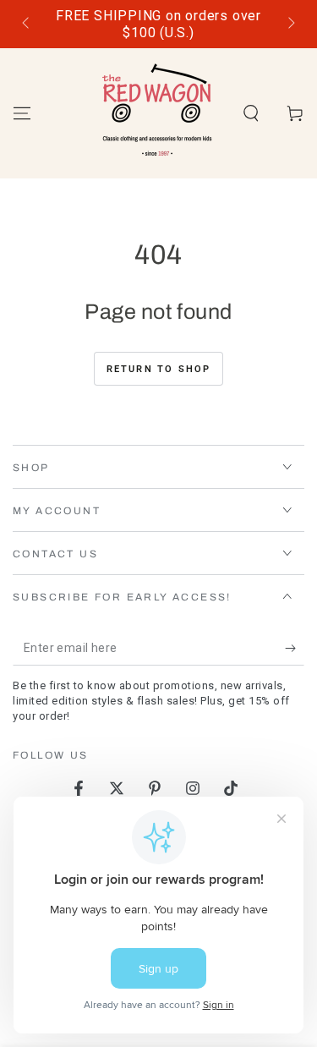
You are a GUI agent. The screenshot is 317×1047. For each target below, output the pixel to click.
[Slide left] (27, 24)
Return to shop (159, 369)
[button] (251, 113)
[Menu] (22, 113)
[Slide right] (290, 24)
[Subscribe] (294, 648)
